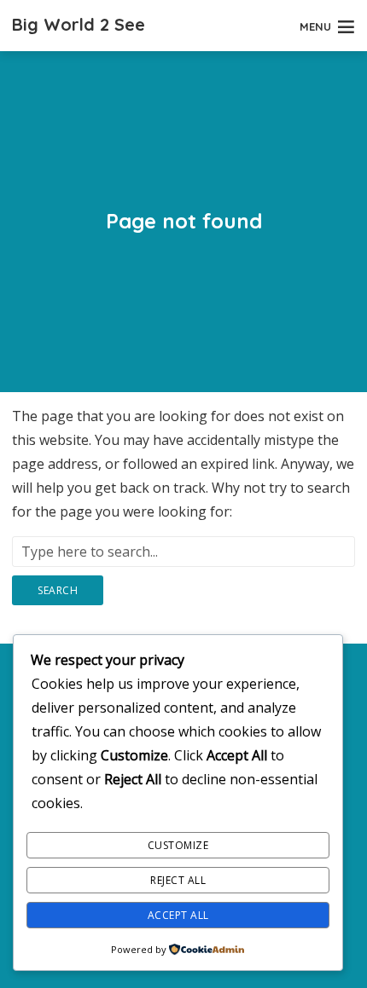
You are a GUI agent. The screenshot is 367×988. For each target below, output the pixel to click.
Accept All (178, 915)
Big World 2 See (78, 24)
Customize (178, 845)
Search (58, 590)
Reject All (178, 880)
